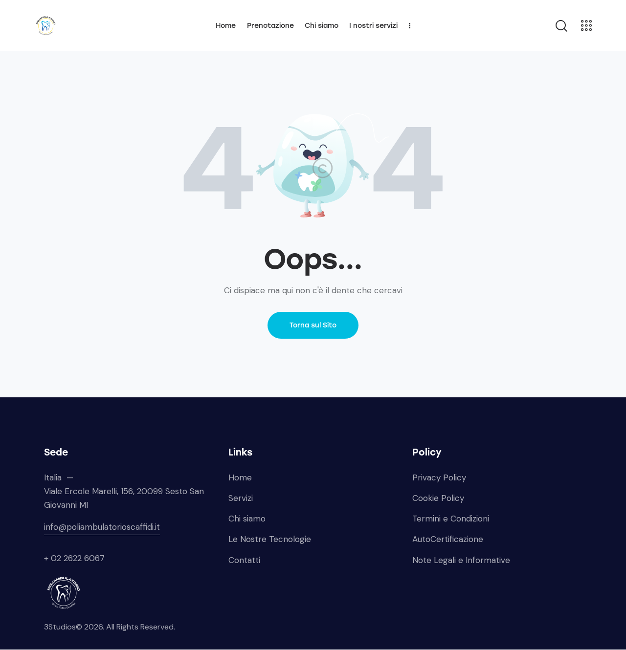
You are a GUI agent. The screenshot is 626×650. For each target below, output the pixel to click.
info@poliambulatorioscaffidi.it (102, 526)
